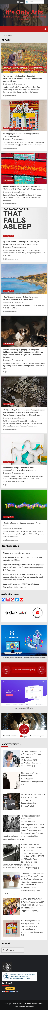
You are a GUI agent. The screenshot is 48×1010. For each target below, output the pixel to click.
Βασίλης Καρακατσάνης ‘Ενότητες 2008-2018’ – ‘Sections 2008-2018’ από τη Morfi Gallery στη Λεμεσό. (24, 187)
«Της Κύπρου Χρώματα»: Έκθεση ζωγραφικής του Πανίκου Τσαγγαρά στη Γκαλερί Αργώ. (22, 298)
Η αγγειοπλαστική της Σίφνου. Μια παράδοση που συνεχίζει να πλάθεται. (22, 558)
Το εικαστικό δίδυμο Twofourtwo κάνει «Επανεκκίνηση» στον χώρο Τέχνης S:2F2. (19, 468)
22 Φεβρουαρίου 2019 (20, 247)
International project (36, 67)
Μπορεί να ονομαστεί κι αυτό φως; (16, 553)
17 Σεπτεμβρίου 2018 (19, 528)
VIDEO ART (7, 70)
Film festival (23, 67)
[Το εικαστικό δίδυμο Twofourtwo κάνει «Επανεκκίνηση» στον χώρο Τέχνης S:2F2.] (24, 449)
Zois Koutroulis (9, 84)
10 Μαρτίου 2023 (20, 84)
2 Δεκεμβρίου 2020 (19, 139)
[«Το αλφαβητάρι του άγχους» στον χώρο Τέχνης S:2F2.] (24, 505)
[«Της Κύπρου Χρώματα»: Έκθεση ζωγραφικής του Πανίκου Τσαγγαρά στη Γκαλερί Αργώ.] (24, 279)
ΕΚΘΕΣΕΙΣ (18, 128)
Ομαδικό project (28, 70)
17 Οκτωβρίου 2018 (19, 473)
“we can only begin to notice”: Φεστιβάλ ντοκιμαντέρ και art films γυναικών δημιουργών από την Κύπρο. (22, 78)
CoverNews (18, 1006)
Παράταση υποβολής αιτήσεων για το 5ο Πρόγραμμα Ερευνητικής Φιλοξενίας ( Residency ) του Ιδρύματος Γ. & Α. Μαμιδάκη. (24, 567)
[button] (3, 29)
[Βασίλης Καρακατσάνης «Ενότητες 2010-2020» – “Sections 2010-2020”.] (24, 115)
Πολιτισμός (39, 70)
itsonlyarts (8, 139)
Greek (30, 2)
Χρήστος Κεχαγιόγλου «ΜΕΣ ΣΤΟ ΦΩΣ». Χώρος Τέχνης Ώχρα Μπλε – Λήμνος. (21, 585)
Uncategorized (8, 181)
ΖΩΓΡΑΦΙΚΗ (27, 128)
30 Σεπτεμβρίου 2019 (19, 192)
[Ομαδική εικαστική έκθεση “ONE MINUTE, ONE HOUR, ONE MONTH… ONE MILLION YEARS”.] (24, 223)
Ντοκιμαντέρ (17, 70)
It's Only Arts (24, 12)
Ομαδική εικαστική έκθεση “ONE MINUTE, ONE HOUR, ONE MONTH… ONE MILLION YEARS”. (22, 242)
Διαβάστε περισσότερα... (10, 96)
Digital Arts (7, 67)
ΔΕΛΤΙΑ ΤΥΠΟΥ (8, 128)
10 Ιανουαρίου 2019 (19, 302)
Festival (15, 67)
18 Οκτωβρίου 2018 (19, 360)
